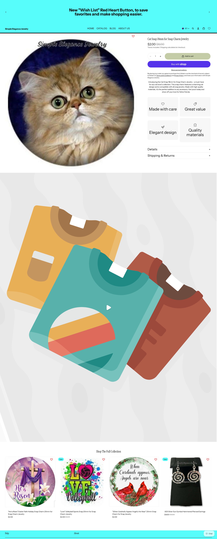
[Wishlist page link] (209, 28)
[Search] (193, 28)
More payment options (179, 70)
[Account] (198, 28)
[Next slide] (209, 12)
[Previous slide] (6, 12)
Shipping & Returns (161, 155)
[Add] (51, 503)
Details (152, 149)
